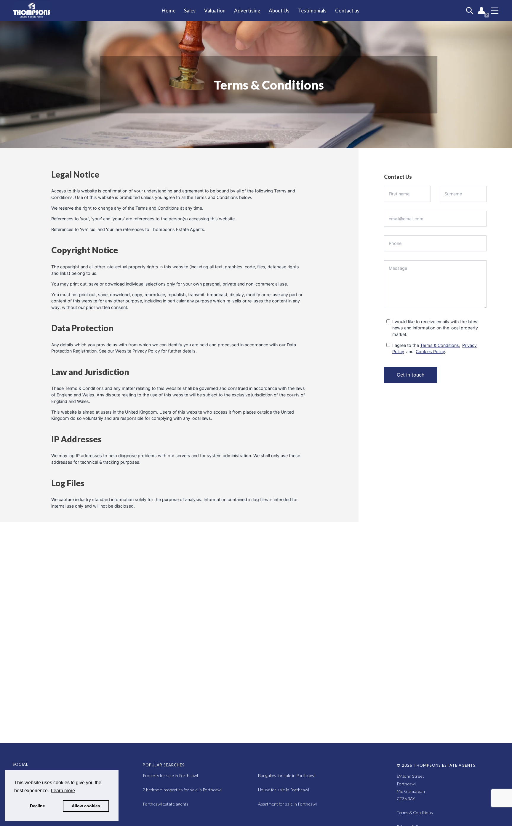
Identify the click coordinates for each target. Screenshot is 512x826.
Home (168, 10)
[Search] (469, 10)
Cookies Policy (430, 351)
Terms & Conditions (439, 345)
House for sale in (283, 789)
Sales (190, 10)
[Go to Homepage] (36, 10)
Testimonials (312, 10)
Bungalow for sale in (286, 775)
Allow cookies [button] (86, 805)
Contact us (347, 10)
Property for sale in (170, 775)
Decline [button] (37, 805)
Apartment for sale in (287, 803)
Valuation (214, 10)
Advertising (247, 10)
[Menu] (494, 10)
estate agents (165, 803)
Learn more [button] (63, 790)
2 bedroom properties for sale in (182, 789)
